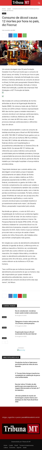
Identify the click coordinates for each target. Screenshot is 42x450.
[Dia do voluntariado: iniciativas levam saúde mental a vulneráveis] (7, 314)
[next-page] (6, 342)
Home (4, 9)
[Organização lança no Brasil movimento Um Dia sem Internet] (7, 335)
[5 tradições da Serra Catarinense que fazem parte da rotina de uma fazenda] (7, 365)
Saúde (9, 9)
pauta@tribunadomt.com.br (31, 417)
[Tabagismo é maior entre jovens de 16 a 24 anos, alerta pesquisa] (7, 324)
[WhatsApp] (25, 35)
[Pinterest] (20, 35)
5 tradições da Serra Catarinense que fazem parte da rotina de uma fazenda (26, 364)
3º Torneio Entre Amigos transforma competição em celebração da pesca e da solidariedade (27, 375)
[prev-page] (3, 342)
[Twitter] (15, 35)
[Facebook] (10, 35)
